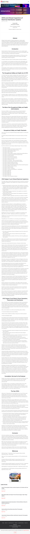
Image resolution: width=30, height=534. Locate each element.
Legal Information (21, 522)
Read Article (3, 491)
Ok (15, 532)
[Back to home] (5, 1)
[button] (28, 1)
